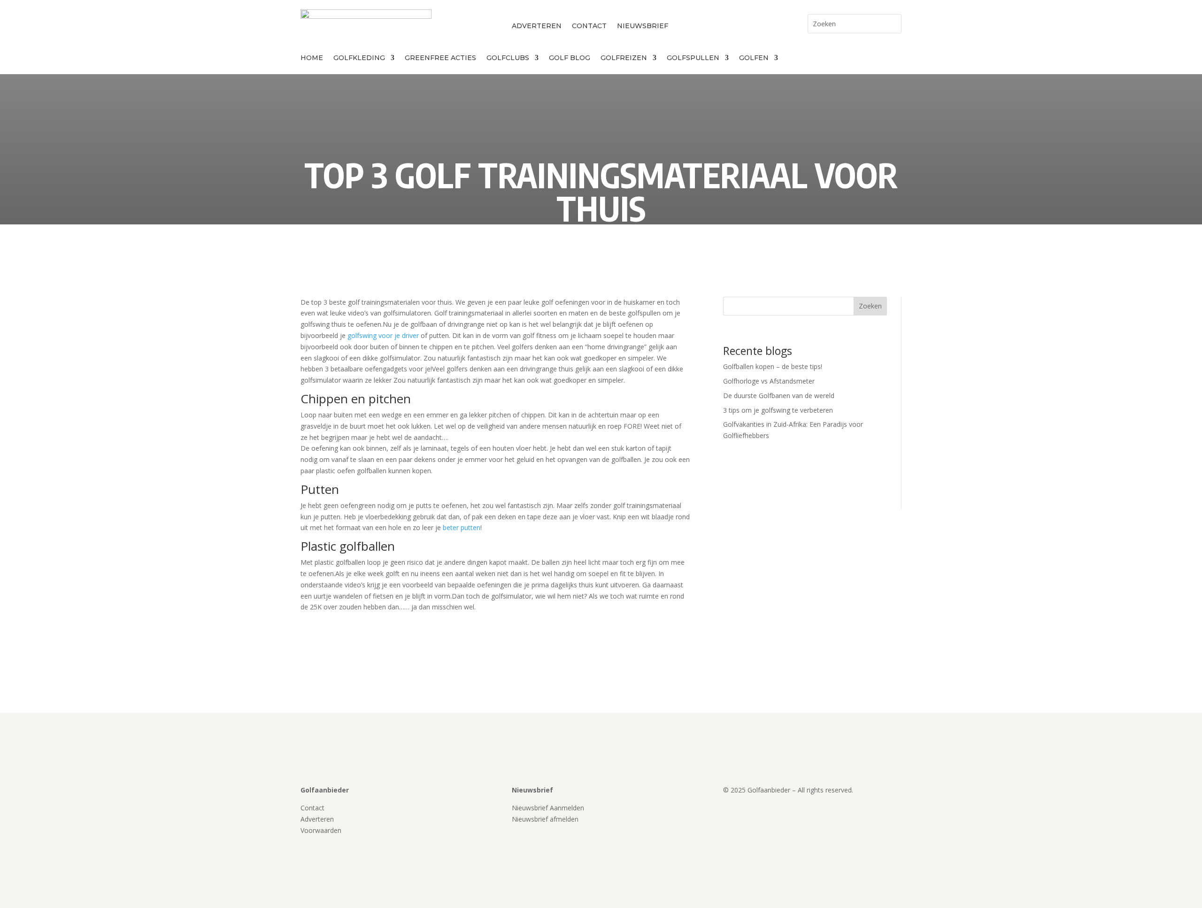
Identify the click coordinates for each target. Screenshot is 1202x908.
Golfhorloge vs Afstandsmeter (769, 381)
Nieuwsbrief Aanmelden (548, 807)
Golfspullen (693, 58)
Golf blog (569, 58)
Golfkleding (359, 58)
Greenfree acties (440, 58)
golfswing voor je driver (383, 335)
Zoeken (870, 305)
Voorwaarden (320, 830)
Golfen (754, 58)
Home (311, 58)
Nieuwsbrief (642, 26)
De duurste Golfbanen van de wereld (778, 395)
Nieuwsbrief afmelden (545, 819)
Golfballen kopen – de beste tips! (772, 366)
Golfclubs (507, 58)
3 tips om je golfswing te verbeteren (778, 410)
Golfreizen (624, 58)
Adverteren (537, 26)
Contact (589, 26)
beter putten (461, 527)
